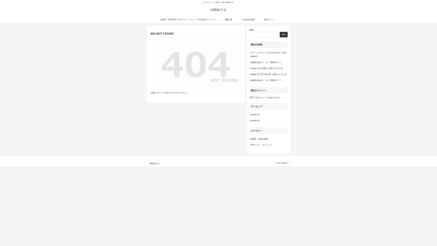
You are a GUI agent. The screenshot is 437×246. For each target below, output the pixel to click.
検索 (251, 30)
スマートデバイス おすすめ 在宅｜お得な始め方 (268, 55)
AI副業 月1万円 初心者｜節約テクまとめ (268, 74)
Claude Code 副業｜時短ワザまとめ (266, 68)
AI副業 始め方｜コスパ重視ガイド (265, 62)
